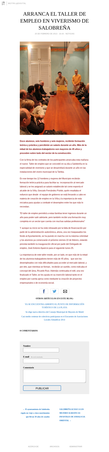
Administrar (75, 446)
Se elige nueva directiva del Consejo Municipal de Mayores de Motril (55, 312)
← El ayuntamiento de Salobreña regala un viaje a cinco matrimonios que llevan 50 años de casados (35, 413)
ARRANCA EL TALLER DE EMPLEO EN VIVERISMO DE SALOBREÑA (54, 21)
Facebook (44, 291)
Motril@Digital (17, 3)
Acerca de (33, 446)
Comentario (28, 367)
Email (65, 291)
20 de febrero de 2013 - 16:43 (49, 34)
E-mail (33, 357)
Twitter (54, 291)
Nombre (27, 346)
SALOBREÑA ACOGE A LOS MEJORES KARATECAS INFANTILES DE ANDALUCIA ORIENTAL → (72, 415)
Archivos (54, 446)
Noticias (70, 34)
